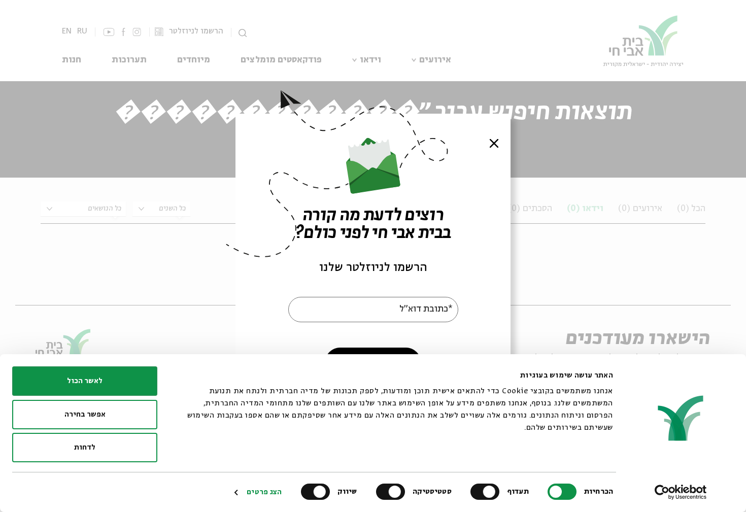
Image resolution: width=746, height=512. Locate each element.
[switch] (487, 492)
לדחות (84, 447)
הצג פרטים (264, 492)
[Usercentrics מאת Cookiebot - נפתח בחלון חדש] (680, 492)
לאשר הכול (85, 381)
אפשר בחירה (85, 414)
